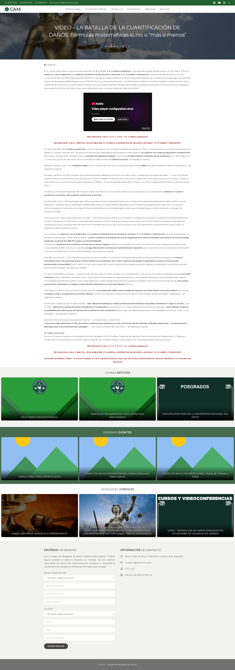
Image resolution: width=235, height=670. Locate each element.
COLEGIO (48, 609)
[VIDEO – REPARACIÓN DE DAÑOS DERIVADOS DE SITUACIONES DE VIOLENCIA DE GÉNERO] (195, 515)
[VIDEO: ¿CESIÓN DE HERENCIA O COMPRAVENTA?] (39, 515)
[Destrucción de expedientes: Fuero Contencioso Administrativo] (117, 399)
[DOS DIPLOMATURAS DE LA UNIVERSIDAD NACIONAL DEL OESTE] (195, 399)
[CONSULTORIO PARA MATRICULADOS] (39, 458)
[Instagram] (224, 2)
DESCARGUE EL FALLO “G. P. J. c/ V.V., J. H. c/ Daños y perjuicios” (117, 137)
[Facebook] (214, 2)
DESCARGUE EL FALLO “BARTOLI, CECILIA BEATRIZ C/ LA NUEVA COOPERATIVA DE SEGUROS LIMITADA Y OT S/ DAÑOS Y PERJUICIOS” (118, 143)
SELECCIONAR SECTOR (55, 573)
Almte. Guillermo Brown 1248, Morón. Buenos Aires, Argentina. (154, 556)
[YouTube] (219, 2)
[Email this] (106, 46)
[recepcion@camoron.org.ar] (122, 562)
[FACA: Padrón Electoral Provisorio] (39, 398)
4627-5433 (130, 569)
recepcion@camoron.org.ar (138, 562)
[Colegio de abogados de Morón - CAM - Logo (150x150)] (7, 9)
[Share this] (112, 46)
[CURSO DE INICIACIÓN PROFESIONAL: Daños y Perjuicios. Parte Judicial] (117, 458)
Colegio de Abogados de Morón (66, 556)
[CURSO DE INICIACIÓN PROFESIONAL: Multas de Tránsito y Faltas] (195, 458)
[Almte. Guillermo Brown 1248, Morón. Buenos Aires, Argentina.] (122, 556)
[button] (229, 3)
